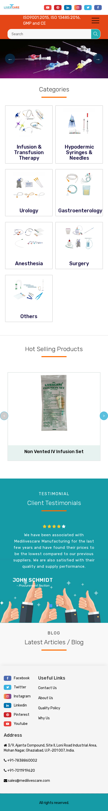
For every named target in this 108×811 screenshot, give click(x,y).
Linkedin (20, 705)
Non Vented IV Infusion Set (54, 451)
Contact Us (47, 688)
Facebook (22, 678)
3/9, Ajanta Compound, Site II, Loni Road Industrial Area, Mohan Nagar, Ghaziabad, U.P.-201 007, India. (50, 748)
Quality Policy (49, 708)
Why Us (44, 718)
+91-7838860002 (22, 760)
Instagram (22, 696)
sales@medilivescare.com (28, 781)
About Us (45, 698)
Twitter (20, 687)
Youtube (21, 724)
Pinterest (21, 715)
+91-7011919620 (21, 770)
